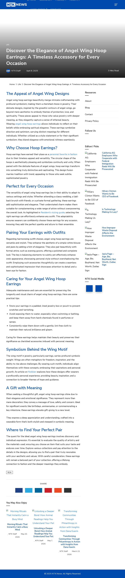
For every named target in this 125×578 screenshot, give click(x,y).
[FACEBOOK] (19, 490)
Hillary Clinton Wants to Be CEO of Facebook (110, 194)
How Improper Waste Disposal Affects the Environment (109, 231)
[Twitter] (98, 288)
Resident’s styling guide (53, 212)
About (88, 101)
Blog (87, 107)
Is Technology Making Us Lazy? (110, 210)
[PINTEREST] (48, 490)
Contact (55, 9)
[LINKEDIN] (38, 490)
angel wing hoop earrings (28, 123)
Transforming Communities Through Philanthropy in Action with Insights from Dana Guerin (69, 541)
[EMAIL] (67, 490)
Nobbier (32, 371)
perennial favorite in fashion (63, 154)
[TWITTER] (28, 490)
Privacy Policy (92, 121)
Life (7, 45)
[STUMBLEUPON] (58, 490)
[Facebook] (89, 288)
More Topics (38, 9)
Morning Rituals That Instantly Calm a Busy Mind (17, 527)
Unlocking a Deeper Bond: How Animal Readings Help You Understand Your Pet (43, 532)
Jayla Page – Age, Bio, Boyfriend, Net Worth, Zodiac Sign (109, 259)
